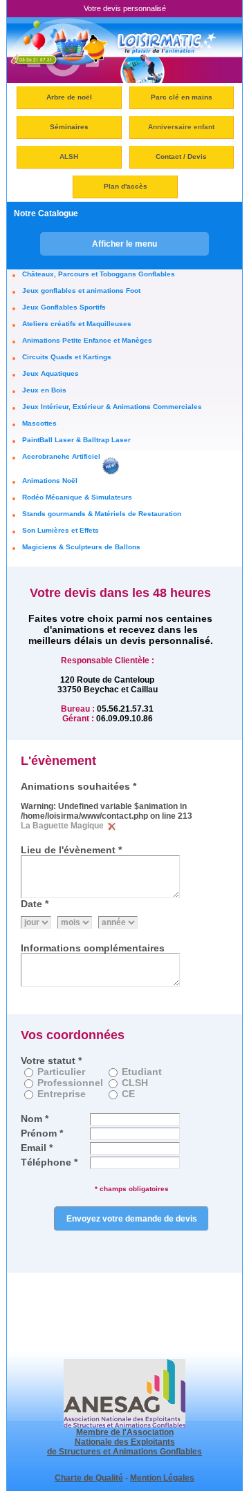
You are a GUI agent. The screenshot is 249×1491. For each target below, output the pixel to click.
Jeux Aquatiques (50, 373)
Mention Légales (162, 1478)
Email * (37, 1147)
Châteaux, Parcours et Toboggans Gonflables (98, 274)
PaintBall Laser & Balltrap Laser (76, 440)
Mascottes (39, 423)
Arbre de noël (69, 97)
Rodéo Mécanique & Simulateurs (77, 497)
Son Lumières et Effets (60, 530)
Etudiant (142, 1071)
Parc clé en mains (181, 97)
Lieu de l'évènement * (71, 849)
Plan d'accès (125, 186)
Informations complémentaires (93, 947)
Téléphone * (49, 1162)
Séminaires (69, 127)
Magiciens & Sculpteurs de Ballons (81, 547)
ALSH (68, 156)
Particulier (61, 1071)
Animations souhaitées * (78, 786)
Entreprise (61, 1093)
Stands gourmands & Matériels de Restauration (101, 513)
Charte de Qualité (89, 1478)
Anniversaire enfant (181, 127)
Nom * (34, 1118)
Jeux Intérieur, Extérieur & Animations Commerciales (112, 406)
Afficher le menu (124, 244)
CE (128, 1093)
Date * (34, 903)
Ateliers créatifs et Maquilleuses (76, 323)
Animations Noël (49, 480)
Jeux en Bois (44, 390)
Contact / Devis (181, 156)
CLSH (135, 1082)
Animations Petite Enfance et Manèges (87, 340)
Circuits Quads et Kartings (66, 357)
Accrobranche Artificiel (61, 456)
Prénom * (42, 1133)
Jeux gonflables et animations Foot (81, 290)
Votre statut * (51, 1060)
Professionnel (70, 1082)
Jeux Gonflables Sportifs (64, 307)
